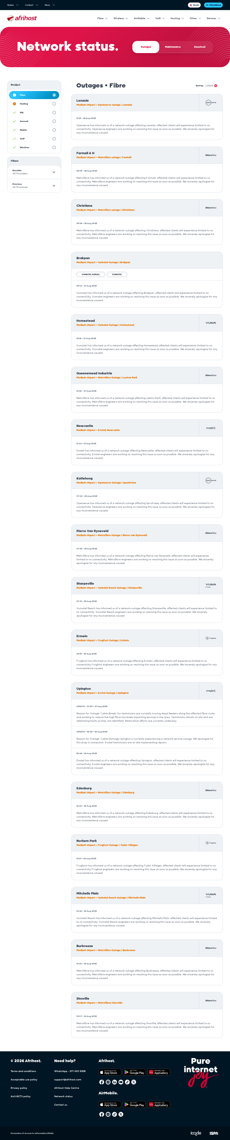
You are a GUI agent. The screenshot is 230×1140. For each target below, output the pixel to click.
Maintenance (173, 47)
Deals (196, 5)
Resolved (199, 47)
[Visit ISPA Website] (214, 1135)
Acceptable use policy (24, 1080)
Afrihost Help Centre (66, 1088)
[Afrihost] (22, 18)
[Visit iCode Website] (196, 1135)
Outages (146, 47)
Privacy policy (19, 1088)
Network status (63, 1096)
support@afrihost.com (67, 1080)
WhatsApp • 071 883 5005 (70, 1071)
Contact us (60, 1105)
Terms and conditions (23, 1071)
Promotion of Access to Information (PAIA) (32, 1133)
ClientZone (215, 5)
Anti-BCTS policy (21, 1096)
